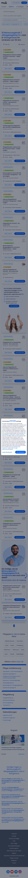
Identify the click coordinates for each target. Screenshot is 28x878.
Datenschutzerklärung (14, 446)
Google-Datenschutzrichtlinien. (10, 448)
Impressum (5, 448)
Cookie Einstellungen (7, 452)
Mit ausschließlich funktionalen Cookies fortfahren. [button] (13, 433)
